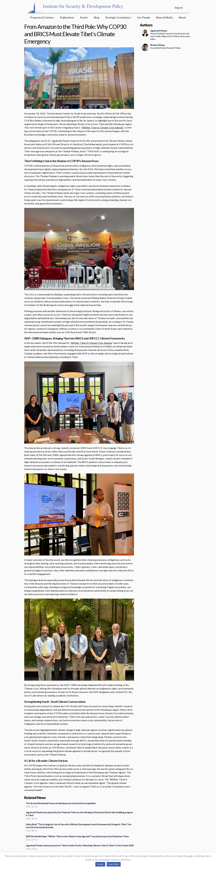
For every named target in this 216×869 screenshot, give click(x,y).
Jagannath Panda (158, 30)
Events (84, 17)
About (182, 17)
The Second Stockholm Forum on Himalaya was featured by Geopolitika (61, 803)
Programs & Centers (42, 17)
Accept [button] (100, 864)
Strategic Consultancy (118, 17)
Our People (143, 17)
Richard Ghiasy (157, 45)
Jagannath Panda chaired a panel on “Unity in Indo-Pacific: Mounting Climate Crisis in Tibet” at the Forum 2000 (80, 845)
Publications (67, 17)
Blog (96, 17)
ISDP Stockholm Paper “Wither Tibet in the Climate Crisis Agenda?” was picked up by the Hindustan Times (77, 836)
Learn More (113, 864)
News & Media (164, 17)
